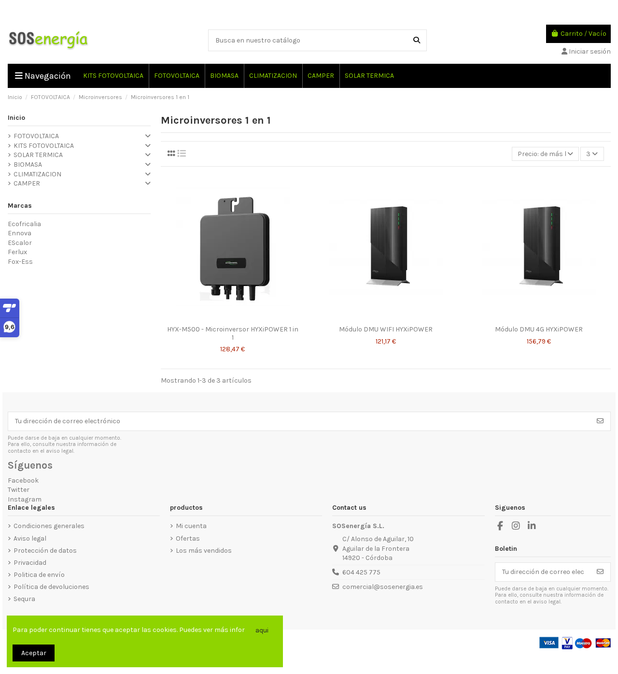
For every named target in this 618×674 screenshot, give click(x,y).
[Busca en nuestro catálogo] (417, 40)
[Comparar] (225, 317)
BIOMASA (28, 164)
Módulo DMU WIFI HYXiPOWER (386, 329)
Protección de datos (45, 550)
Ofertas (188, 538)
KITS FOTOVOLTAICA (44, 146)
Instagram (25, 499)
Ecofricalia (24, 224)
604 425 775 (361, 572)
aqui (261, 630)
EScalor (20, 243)
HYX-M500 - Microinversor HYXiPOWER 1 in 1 (232, 333)
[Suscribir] (600, 421)
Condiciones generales (49, 526)
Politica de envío (39, 575)
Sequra (24, 599)
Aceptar (33, 653)
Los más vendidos (204, 550)
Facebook (23, 480)
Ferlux (17, 252)
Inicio (16, 118)
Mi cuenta (191, 526)
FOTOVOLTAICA (36, 136)
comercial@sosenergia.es (382, 587)
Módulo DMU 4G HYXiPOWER (539, 329)
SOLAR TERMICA (38, 155)
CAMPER (27, 183)
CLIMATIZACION (37, 174)
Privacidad (30, 563)
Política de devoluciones (51, 587)
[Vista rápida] (239, 317)
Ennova (19, 233)
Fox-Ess (20, 262)
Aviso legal (30, 538)
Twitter (18, 490)
